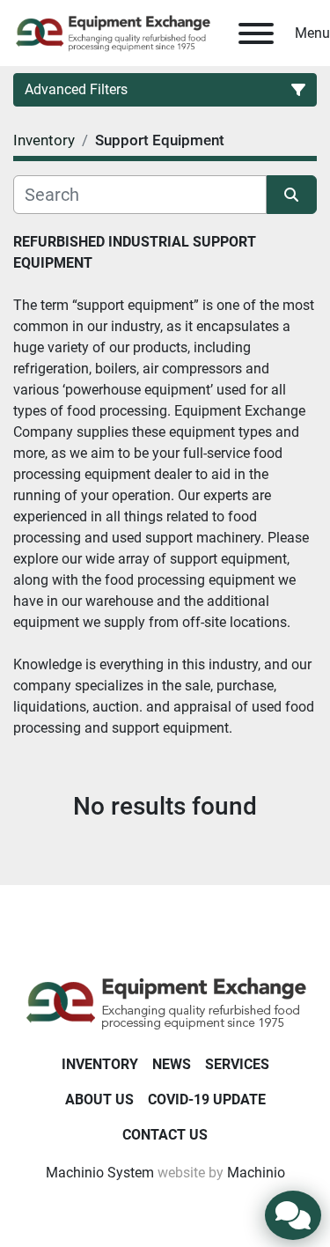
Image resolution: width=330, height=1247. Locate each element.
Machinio (256, 1172)
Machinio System (100, 1172)
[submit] (292, 194)
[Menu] (256, 33)
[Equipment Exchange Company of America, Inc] (165, 1001)
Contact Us (165, 1134)
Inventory (100, 1064)
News (171, 1064)
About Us (99, 1099)
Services (237, 1064)
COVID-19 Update (207, 1099)
